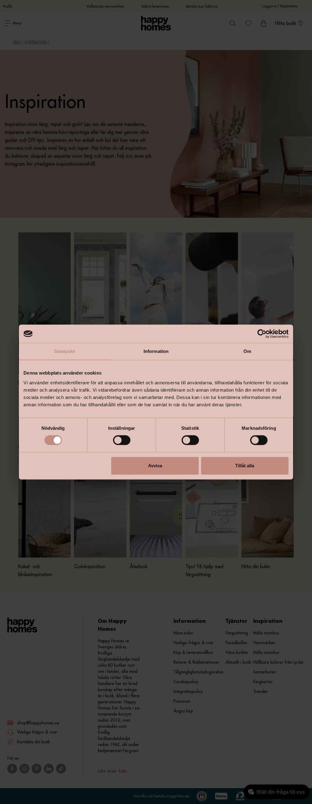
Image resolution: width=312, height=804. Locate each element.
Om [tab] (247, 351)
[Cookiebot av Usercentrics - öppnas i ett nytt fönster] (262, 333)
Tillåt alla (244, 465)
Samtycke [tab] (64, 351)
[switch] (121, 440)
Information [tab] (156, 351)
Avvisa (155, 465)
